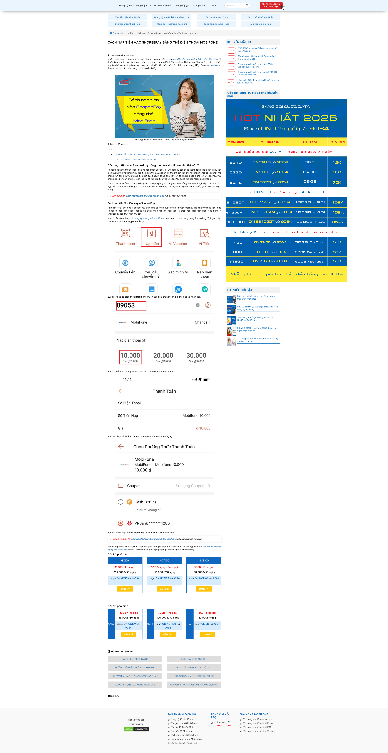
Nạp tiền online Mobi (260, 24)
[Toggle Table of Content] (110, 149)
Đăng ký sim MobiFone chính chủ (171, 17)
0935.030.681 (224, 725)
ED (190, 623)
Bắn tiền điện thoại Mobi (127, 17)
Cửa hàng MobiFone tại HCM (256, 727)
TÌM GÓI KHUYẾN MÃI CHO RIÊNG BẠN (271, 5)
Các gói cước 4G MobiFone (184, 723)
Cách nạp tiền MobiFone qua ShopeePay (138, 159)
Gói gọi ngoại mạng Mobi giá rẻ (186, 739)
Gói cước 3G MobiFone (182, 731)
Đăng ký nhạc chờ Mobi (216, 24)
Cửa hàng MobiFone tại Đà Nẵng (258, 731)
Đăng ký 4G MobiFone (182, 719)
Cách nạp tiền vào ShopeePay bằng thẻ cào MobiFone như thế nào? (148, 154)
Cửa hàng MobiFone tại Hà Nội (257, 723)
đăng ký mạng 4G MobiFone (149, 218)
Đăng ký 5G (142, 5)
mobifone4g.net (213, 65)
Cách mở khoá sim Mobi (260, 17)
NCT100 (204, 560)
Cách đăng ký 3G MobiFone (184, 735)
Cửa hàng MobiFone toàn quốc (258, 719)
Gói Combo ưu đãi (162, 5)
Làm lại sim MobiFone (216, 17)
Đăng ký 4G (125, 5)
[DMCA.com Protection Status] (136, 729)
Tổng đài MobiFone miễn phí (172, 24)
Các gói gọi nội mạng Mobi (184, 743)
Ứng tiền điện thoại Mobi (127, 24)
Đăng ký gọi (182, 5)
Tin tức (214, 5)
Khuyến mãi (199, 5)
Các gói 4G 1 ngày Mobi (182, 727)
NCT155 (164, 560)
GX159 (125, 560)
